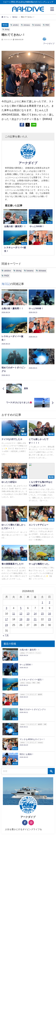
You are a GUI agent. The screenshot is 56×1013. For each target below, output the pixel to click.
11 (13, 613)
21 (35, 619)
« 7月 (6, 635)
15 (42, 613)
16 (49, 613)
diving (7, 29)
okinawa (26, 25)
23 (49, 619)
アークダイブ (48, 43)
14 (35, 613)
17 (6, 619)
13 (28, 613)
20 (28, 619)
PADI (47, 25)
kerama (37, 25)
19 (20, 619)
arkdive (16, 25)
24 (6, 625)
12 (20, 613)
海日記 (5, 25)
